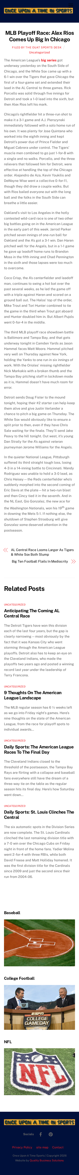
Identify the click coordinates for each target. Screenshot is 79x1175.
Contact (58, 1147)
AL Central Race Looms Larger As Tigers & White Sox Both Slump (42, 552)
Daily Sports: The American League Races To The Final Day (39, 749)
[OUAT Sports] (38, 11)
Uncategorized (39, 52)
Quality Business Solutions (47, 1160)
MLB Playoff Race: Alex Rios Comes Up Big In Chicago (39, 36)
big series (48, 60)
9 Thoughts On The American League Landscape (33, 695)
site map (42, 1147)
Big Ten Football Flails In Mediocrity (40, 561)
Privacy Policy (22, 1147)
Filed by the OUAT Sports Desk (37, 47)
